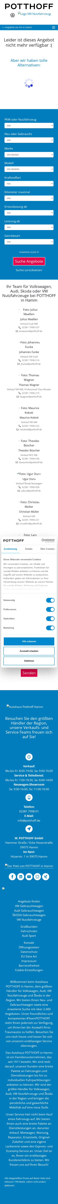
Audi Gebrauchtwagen (29, 910)
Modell (9, 163)
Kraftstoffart (12, 178)
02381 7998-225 (30, 425)
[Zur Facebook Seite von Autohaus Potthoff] (12, 876)
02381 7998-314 (30, 360)
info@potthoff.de (29, 820)
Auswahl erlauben (29, 651)
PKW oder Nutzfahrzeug (20, 119)
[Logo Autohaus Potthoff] (29, 6)
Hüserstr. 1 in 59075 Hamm (29, 856)
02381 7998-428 (30, 458)
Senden (29, 672)
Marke (8, 148)
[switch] (50, 609)
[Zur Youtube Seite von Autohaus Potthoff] (29, 876)
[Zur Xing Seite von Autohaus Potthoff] (45, 876)
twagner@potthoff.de (31, 396)
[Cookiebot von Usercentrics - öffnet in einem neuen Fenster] (42, 541)
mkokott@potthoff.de (31, 429)
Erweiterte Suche (28, 252)
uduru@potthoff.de (31, 490)
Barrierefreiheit (29, 965)
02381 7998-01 (29, 811)
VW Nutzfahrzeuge (29, 920)
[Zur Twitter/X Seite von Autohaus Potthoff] (20, 876)
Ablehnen (29, 661)
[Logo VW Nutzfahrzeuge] (35, 16)
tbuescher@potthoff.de (31, 462)
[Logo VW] (12, 16)
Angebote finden (29, 901)
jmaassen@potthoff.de (30, 331)
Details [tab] (28, 549)
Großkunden (29, 927)
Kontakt (29, 943)
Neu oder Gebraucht (18, 134)
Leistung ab (12, 221)
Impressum (29, 961)
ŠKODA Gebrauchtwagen (29, 915)
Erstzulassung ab (15, 207)
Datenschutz (29, 952)
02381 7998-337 (30, 327)
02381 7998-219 (30, 393)
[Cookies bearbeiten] (16, 893)
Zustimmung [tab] (10, 549)
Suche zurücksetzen (29, 270)
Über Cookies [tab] (47, 549)
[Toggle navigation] (53, 27)
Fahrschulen (29, 931)
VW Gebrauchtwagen (29, 906)
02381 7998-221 (30, 519)
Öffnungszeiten (29, 947)
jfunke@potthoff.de (31, 364)
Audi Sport (29, 936)
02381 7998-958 (30, 487)
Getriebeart (12, 236)
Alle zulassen (29, 641)
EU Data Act (29, 956)
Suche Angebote (29, 261)
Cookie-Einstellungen (29, 970)
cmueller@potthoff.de (31, 523)
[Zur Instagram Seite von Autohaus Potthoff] (37, 876)
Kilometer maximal (17, 192)
